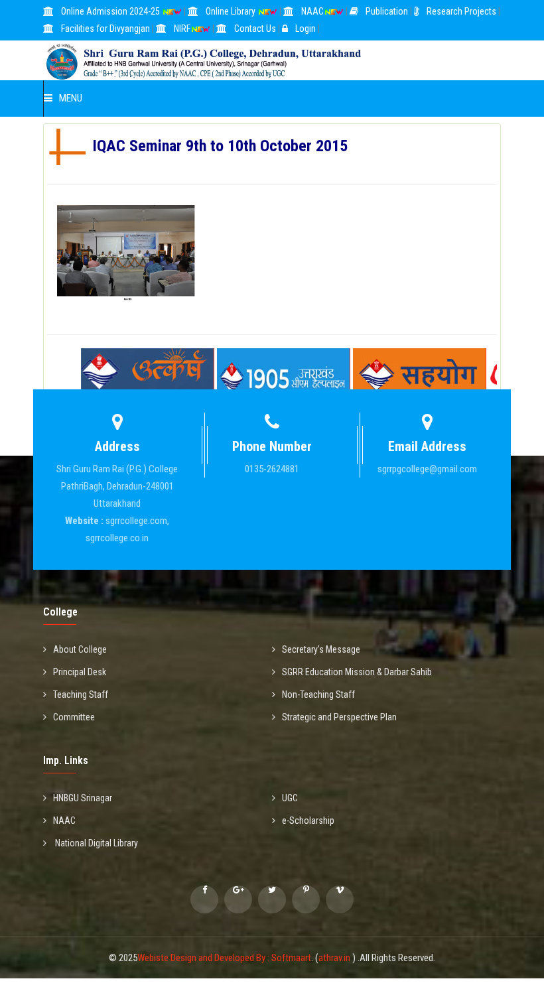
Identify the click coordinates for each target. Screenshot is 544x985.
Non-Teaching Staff (318, 694)
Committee (74, 717)
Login (305, 28)
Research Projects (461, 11)
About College (80, 649)
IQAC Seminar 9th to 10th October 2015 (127, 220)
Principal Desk (79, 672)
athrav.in (335, 958)
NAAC (312, 11)
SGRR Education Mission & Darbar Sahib (357, 672)
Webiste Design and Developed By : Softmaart (224, 958)
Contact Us (255, 28)
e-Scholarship (308, 820)
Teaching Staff (80, 694)
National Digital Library (95, 843)
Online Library (231, 11)
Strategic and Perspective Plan (339, 717)
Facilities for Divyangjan (105, 28)
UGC (290, 798)
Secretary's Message (321, 649)
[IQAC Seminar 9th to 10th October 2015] (126, 325)
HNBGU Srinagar (82, 798)
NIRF (182, 28)
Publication (387, 11)
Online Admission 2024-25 (111, 11)
